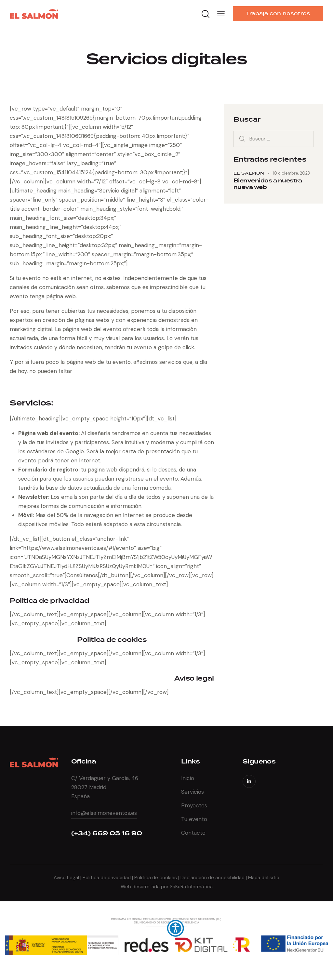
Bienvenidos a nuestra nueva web (267, 184)
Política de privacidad (106, 877)
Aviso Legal (67, 877)
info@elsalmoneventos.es (104, 812)
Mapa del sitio (263, 877)
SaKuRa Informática (191, 886)
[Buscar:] (273, 138)
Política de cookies (112, 639)
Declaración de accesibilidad (212, 877)
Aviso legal (194, 678)
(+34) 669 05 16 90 (106, 833)
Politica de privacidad (49, 600)
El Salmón (248, 173)
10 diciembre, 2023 (291, 173)
